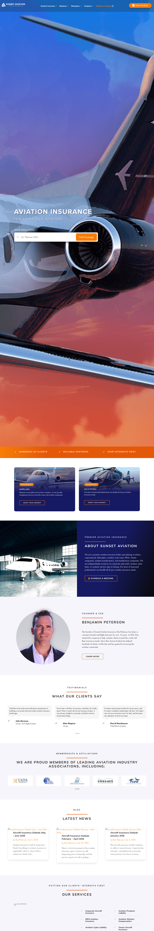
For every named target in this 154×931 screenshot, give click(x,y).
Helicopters (75, 6)
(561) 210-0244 (142, 5)
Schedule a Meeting (103, 6)
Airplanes (63, 6)
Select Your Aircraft (32, 503)
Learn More (92, 656)
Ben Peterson (21, 839)
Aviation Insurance (48, 6)
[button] (75, 733)
